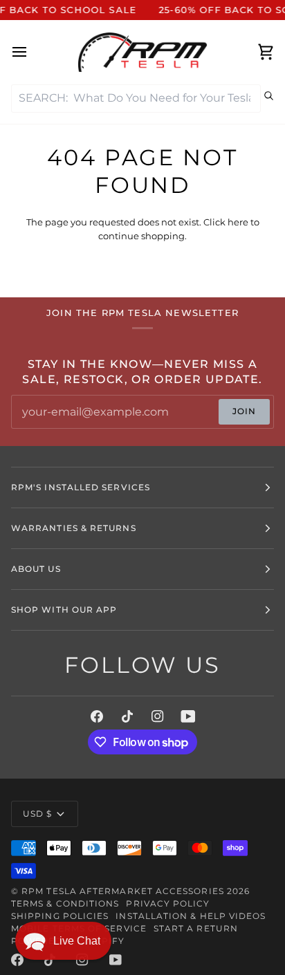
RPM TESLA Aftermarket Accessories (122, 891)
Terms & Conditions (65, 903)
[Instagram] (157, 716)
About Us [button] (36, 569)
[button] (63, 941)
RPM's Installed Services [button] (80, 487)
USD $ (37, 813)
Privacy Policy (168, 903)
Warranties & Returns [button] (73, 528)
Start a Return (196, 928)
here (238, 222)
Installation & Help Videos (191, 916)
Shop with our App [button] (64, 609)
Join (244, 411)
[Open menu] (32, 52)
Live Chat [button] (76, 941)
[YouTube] (188, 716)
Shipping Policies (60, 916)
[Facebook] (97, 716)
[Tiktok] (127, 716)
